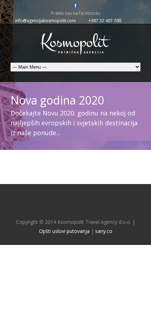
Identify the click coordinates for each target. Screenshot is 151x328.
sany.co (103, 231)
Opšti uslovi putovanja (64, 231)
